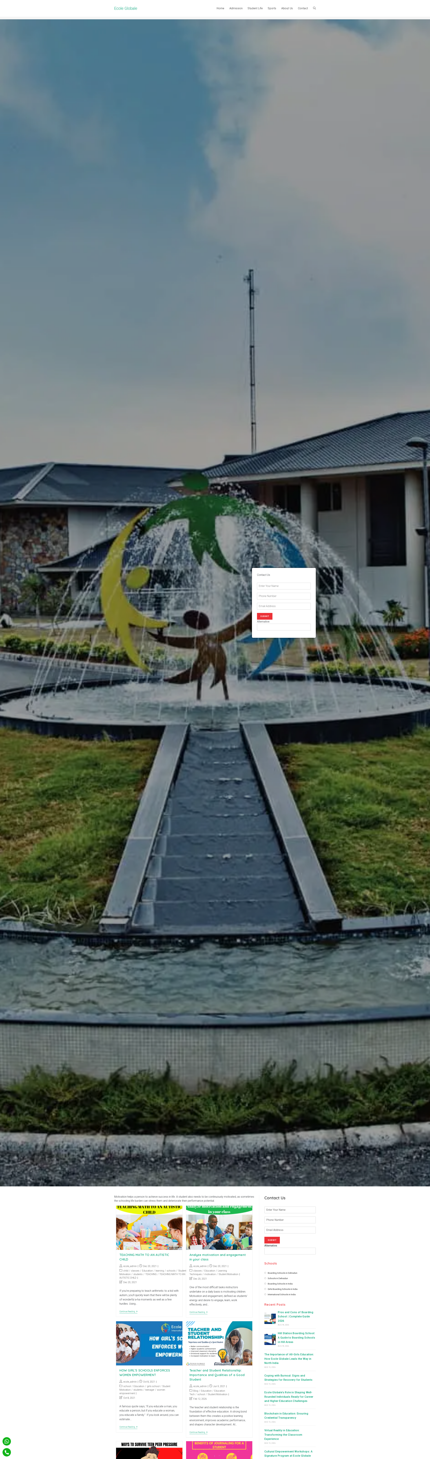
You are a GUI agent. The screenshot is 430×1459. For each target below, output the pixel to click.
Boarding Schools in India (280, 1283)
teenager (149, 1389)
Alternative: (263, 621)
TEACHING (151, 1274)
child (125, 1270)
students (138, 1274)
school (127, 1386)
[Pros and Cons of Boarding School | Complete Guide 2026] (270, 1318)
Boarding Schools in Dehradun (282, 1273)
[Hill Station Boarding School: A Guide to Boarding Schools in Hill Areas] (270, 1339)
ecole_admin (130, 1266)
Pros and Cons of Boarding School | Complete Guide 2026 (295, 1316)
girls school (153, 1386)
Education (147, 1270)
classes (135, 1270)
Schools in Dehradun (278, 1278)
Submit (264, 616)
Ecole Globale (125, 8)
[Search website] (314, 8)
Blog (195, 1390)
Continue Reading (128, 1311)
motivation (210, 1274)
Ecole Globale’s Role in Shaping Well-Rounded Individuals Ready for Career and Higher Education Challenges (288, 1397)
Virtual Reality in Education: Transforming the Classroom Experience (283, 1435)
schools (171, 1270)
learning (160, 1270)
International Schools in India (282, 1294)
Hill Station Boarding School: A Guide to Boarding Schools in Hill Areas (296, 1338)
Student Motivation (228, 1274)
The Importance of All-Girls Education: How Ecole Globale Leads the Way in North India (289, 1359)
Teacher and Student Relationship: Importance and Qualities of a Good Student (217, 1374)
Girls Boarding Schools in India (282, 1289)
